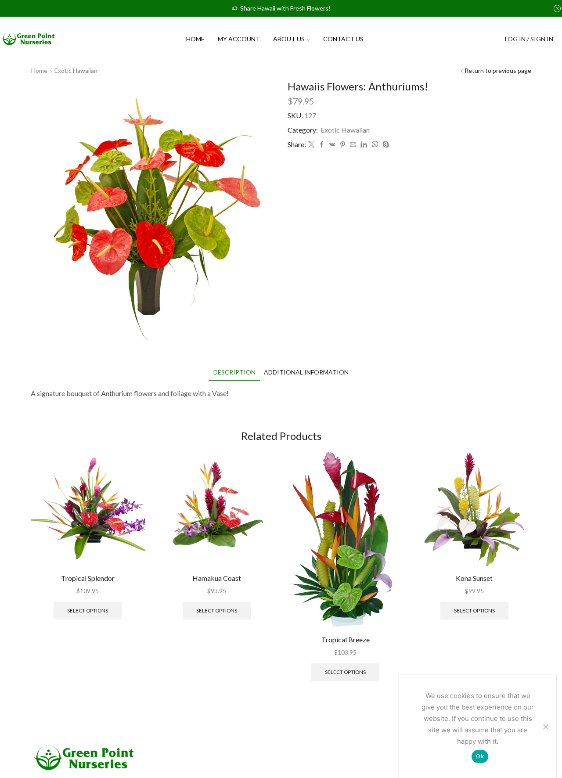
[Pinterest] (343, 144)
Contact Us (343, 39)
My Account (239, 39)
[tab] (234, 372)
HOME (195, 39)
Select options (87, 610)
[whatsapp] (374, 144)
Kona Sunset (474, 578)
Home (39, 70)
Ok (480, 756)
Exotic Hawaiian (75, 70)
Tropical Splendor (88, 578)
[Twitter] (311, 144)
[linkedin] (363, 144)
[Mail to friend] (353, 144)
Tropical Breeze (345, 639)
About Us (289, 39)
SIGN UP (470, 39)
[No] (545, 726)
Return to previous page (498, 70)
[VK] (332, 144)
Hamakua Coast (216, 578)
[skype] (384, 144)
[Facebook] (322, 144)
